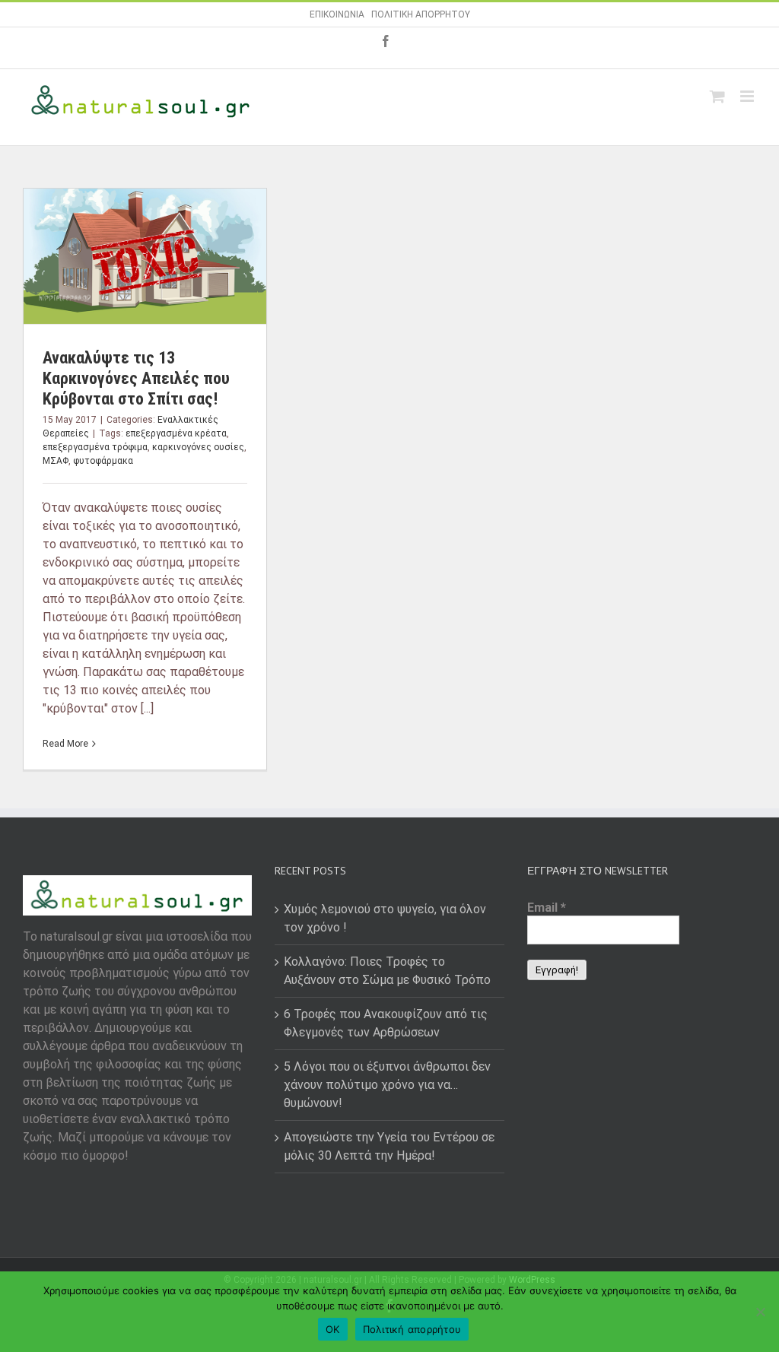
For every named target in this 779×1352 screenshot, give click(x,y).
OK (333, 1329)
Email (546, 907)
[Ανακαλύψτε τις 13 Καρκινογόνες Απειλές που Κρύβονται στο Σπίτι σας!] (145, 256)
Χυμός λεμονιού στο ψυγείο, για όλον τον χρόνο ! (385, 918)
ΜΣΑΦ (55, 460)
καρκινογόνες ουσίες (198, 447)
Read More (65, 743)
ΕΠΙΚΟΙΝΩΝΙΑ (337, 14)
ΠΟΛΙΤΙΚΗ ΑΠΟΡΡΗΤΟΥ (420, 14)
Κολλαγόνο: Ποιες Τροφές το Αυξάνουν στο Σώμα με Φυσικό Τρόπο (387, 970)
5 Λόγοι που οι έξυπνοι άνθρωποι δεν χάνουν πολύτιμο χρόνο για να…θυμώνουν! (387, 1084)
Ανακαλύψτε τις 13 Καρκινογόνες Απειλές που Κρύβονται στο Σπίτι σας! (136, 378)
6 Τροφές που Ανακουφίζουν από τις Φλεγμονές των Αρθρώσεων (386, 1023)
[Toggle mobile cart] (717, 96)
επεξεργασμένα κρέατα (176, 433)
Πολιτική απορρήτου (412, 1329)
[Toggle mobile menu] (748, 96)
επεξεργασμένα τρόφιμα (95, 447)
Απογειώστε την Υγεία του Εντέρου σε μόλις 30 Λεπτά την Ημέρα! (389, 1146)
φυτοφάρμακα (103, 460)
